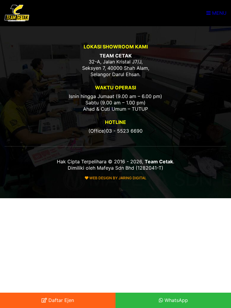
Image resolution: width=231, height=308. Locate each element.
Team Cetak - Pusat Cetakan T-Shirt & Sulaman (17, 13)
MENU (218, 13)
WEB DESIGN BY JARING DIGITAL (117, 178)
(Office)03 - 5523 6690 (115, 131)
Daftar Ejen (60, 300)
